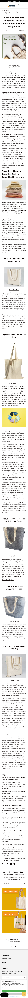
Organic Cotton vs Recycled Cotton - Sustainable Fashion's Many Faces (12, 13)
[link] (22, 5)
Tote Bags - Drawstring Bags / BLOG (9, 11)
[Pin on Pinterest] (14, 864)
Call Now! (17, 1)
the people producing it (11, 145)
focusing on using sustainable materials (14, 105)
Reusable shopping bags (9, 718)
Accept (13, 991)
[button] (24, 994)
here (17, 860)
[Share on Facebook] (11, 864)
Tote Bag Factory (5, 10)
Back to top (14, 946)
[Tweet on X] (7, 864)
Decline (14, 994)
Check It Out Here (14, 680)
